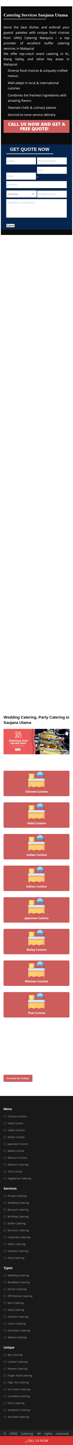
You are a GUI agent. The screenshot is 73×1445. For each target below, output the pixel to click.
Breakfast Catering (19, 1282)
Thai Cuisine (15, 1171)
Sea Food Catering (18, 1417)
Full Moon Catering (19, 1330)
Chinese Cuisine (17, 1116)
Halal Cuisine (15, 1123)
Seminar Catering (18, 1316)
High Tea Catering (18, 1382)
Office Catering (16, 1244)
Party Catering (16, 1258)
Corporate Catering (19, 1237)
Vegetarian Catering (19, 1178)
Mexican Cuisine (17, 1157)
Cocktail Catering (18, 1361)
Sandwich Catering (19, 1410)
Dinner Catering (17, 1289)
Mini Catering (16, 1303)
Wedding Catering (18, 1202)
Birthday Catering (18, 1216)
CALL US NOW (37, 1440)
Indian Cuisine (16, 1130)
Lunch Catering (17, 1323)
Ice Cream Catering (19, 1389)
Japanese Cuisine (18, 1144)
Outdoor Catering (18, 1251)
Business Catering (18, 1230)
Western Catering (18, 1164)
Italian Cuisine (16, 1137)
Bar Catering (15, 1354)
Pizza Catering (16, 1403)
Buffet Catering (17, 1223)
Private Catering (17, 1196)
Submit (10, 225)
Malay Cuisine (16, 1150)
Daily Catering (16, 1309)
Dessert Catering (17, 1368)
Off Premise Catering (20, 1296)
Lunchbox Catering (19, 1396)
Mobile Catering (17, 1337)
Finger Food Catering (20, 1375)
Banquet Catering (18, 1209)
